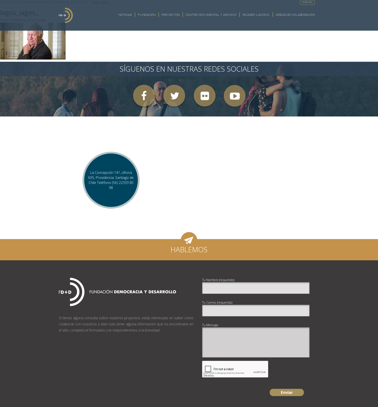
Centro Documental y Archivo (211, 15)
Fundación (147, 15)
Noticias (125, 15)
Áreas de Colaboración (295, 15)
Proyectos (171, 15)
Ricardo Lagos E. (256, 15)
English (307, 2)
